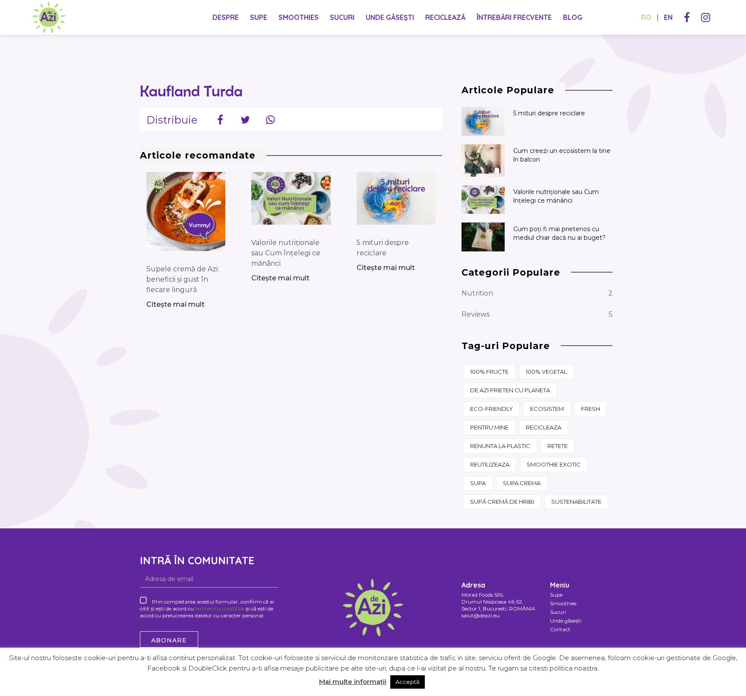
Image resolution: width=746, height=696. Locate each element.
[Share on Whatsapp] (270, 119)
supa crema (522, 483)
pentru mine (489, 427)
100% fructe (489, 371)
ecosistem (547, 408)
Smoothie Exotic (554, 464)
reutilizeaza (489, 464)
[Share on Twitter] (245, 119)
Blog (572, 17)
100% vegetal (546, 371)
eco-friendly (491, 408)
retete (557, 445)
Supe (258, 17)
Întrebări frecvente (514, 17)
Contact (560, 629)
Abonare (169, 640)
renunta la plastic (500, 445)
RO (646, 17)
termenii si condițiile (219, 608)
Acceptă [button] (407, 681)
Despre (225, 17)
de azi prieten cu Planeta (510, 390)
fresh (590, 408)
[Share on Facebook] (220, 119)
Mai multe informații (352, 681)
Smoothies (298, 17)
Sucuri (342, 17)
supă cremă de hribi (502, 501)
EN (668, 17)
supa (478, 483)
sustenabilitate (576, 501)
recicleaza (543, 427)
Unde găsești (390, 17)
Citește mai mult (175, 304)
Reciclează (445, 17)
